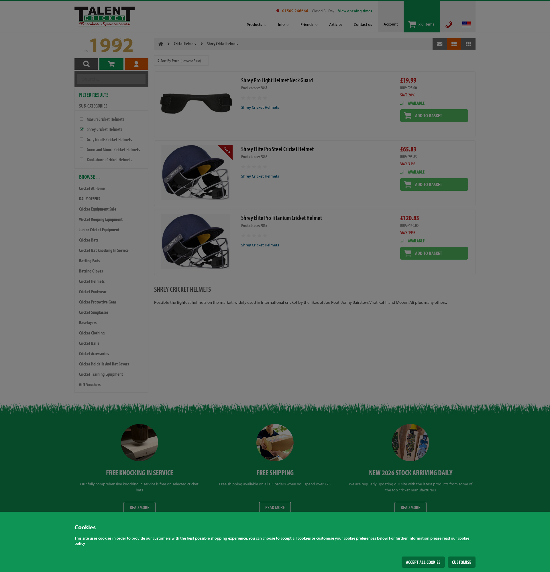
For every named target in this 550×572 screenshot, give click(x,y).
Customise (461, 562)
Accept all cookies (423, 562)
